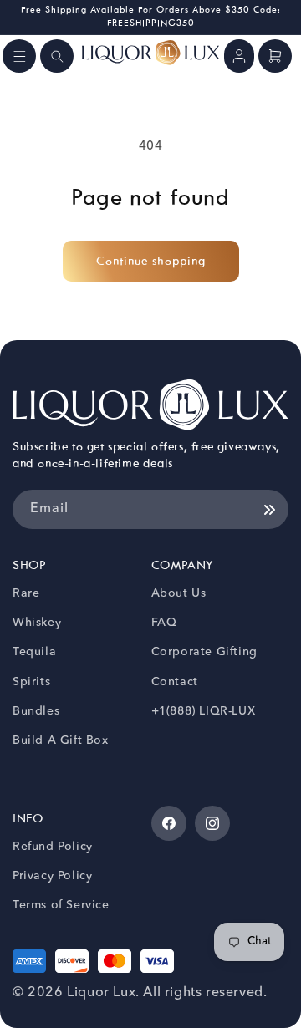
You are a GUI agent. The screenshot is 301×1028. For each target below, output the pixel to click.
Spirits (31, 682)
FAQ (164, 623)
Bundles (36, 711)
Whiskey (37, 623)
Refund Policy (53, 846)
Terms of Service (61, 905)
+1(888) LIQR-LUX (203, 711)
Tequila (34, 652)
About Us (179, 593)
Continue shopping (151, 261)
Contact (174, 682)
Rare (26, 593)
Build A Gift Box (61, 740)
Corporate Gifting (204, 652)
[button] (19, 56)
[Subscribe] (269, 509)
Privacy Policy (52, 876)
